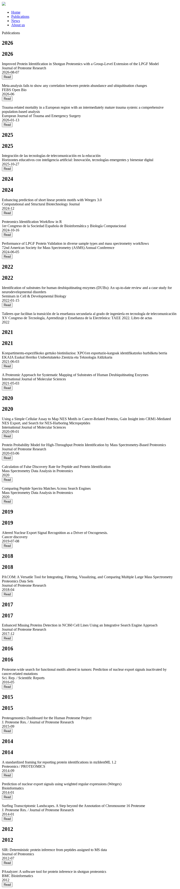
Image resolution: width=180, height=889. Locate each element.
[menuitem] (15, 12)
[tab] (94, 12)
